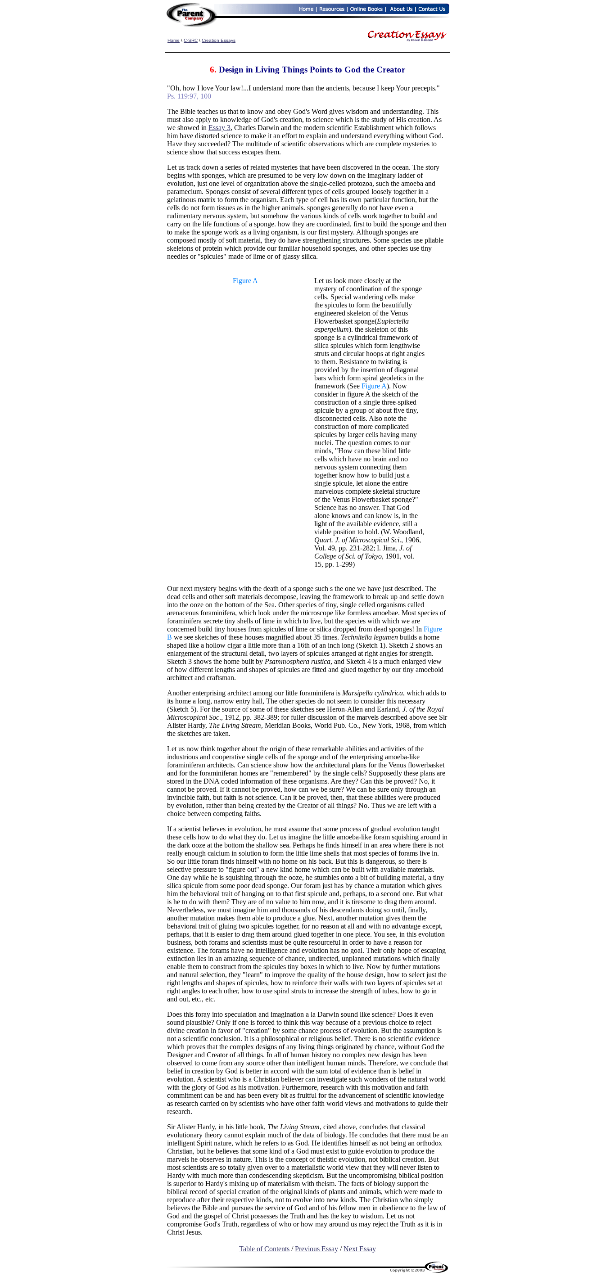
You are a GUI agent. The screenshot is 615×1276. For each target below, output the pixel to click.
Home (173, 40)
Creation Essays (218, 40)
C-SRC (191, 40)
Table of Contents (264, 1249)
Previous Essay (316, 1249)
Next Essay (360, 1249)
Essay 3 (219, 127)
